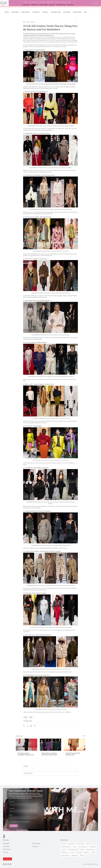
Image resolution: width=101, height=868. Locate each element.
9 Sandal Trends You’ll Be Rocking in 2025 (73, 754)
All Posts (7, 12)
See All (83, 735)
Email (11, 815)
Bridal (88, 843)
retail (75, 846)
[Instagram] (4, 864)
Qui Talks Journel (77, 12)
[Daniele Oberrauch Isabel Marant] (74, 745)
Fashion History (65, 852)
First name (12, 801)
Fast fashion (93, 846)
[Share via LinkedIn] (31, 726)
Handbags (87, 852)
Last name (12, 808)
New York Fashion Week (73, 849)
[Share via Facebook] (24, 726)
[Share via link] (34, 726)
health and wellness (65, 855)
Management (75, 855)
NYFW (93, 852)
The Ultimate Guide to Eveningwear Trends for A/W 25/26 (25, 754)
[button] (98, 3)
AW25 (31, 717)
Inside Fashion (15, 12)
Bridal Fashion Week (66, 846)
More (85, 12)
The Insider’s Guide (55, 12)
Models (82, 855)
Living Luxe (45, 12)
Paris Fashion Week (83, 846)
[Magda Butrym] (26, 745)
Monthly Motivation (90, 849)
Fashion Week (81, 843)
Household (80, 852)
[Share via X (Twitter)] (27, 726)
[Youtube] (8, 864)
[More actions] (77, 22)
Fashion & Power (25, 12)
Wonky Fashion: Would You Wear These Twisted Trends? (49, 754)
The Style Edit (36, 12)
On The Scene (66, 12)
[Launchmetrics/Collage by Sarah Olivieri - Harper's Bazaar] (50, 745)
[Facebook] (6, 864)
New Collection (72, 843)
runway (63, 849)
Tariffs (73, 852)
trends (25, 717)
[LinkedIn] (10, 864)
